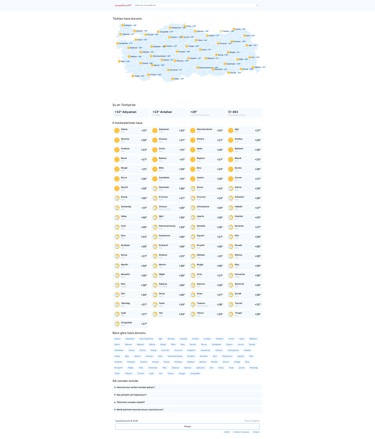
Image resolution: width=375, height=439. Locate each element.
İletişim (256, 432)
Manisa (203, 362)
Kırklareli (131, 362)
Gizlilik (227, 432)
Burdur (193, 344)
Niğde (130, 367)
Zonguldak (195, 373)
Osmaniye (153, 367)
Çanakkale (216, 344)
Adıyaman (130, 338)
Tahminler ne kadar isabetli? (131, 402)
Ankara (195, 338)
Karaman (204, 356)
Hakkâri (247, 350)
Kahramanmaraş (175, 356)
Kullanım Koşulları (241, 432)
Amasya (183, 338)
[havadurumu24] (123, 5)
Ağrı (160, 338)
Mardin (214, 362)
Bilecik (152, 344)
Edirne (143, 350)
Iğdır (127, 356)
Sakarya (175, 367)
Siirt (211, 367)
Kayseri (241, 356)
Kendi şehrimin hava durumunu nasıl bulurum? (140, 409)
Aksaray (171, 338)
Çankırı (229, 344)
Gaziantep (205, 350)
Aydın (241, 338)
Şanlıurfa (200, 367)
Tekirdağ (254, 367)
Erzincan (165, 350)
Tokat (117, 373)
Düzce (131, 350)
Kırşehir (143, 362)
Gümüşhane (233, 350)
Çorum (241, 344)
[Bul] (257, 5)
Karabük (191, 356)
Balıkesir (253, 338)
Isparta (137, 356)
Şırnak (241, 367)
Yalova (170, 373)
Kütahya (178, 362)
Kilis (251, 356)
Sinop (221, 367)
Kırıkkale (118, 362)
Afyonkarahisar (146, 338)
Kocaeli (155, 362)
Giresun (219, 350)
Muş (247, 362)
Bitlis (173, 344)
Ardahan (219, 338)
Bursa (204, 344)
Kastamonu (227, 356)
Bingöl (163, 344)
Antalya (207, 338)
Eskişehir (191, 350)
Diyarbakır (119, 350)
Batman (128, 344)
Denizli (252, 344)
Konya (166, 362)
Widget (187, 426)
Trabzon (128, 373)
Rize (165, 367)
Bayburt (140, 344)
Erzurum (178, 350)
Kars (215, 356)
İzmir (160, 356)
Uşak (151, 373)
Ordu (141, 367)
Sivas (231, 367)
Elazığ (153, 350)
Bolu (183, 344)
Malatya (190, 362)
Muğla (237, 362)
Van (160, 373)
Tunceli (140, 373)
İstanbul (149, 356)
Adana (117, 338)
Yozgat (182, 373)
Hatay (117, 356)
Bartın (117, 344)
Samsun (187, 367)
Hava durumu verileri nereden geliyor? (136, 387)
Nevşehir (119, 367)
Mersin (226, 362)
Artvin (231, 338)
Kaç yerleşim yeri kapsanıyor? (132, 395)
